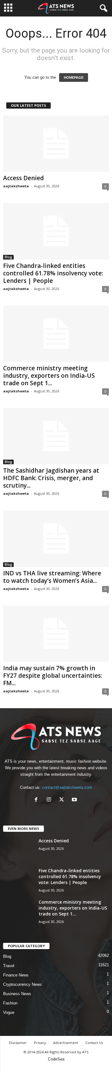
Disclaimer (18, 1042)
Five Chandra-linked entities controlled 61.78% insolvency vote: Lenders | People (53, 273)
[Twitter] (63, 800)
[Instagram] (50, 800)
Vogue (8, 1012)
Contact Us (94, 1042)
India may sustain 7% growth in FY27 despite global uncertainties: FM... (52, 675)
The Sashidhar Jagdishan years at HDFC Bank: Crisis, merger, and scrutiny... (51, 477)
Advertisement (65, 1042)
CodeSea (56, 1059)
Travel (8, 965)
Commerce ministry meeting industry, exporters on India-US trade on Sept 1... (49, 375)
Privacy (40, 1042)
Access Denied (23, 178)
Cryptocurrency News (22, 984)
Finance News (16, 975)
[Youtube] (75, 800)
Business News (17, 993)
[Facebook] (37, 800)
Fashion (10, 1003)
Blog (8, 257)
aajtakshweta (16, 186)
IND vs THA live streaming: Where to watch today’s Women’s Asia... (52, 577)
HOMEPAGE (73, 77)
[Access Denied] (56, 143)
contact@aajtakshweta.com (67, 787)
